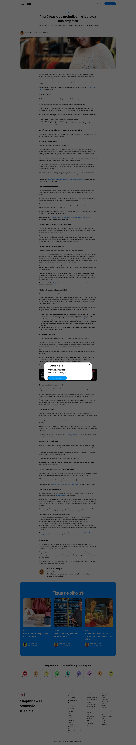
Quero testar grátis (57, 378)
